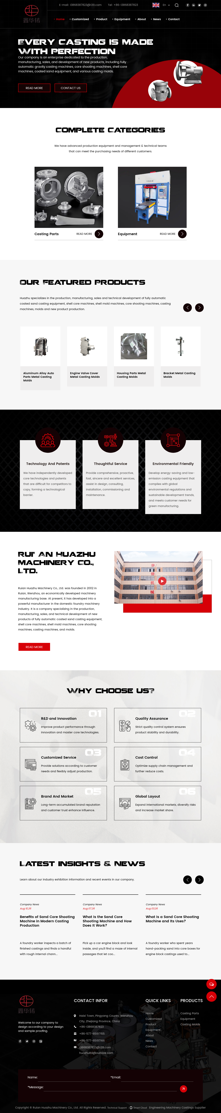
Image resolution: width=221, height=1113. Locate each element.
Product (101, 19)
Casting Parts (47, 234)
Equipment (122, 19)
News (157, 19)
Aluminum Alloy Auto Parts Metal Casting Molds (38, 377)
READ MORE (34, 88)
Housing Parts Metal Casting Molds (131, 375)
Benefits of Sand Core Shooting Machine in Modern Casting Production (47, 922)
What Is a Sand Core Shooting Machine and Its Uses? (172, 919)
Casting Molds (190, 1024)
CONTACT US (71, 88)
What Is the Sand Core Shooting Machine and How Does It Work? (107, 922)
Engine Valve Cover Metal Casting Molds (85, 375)
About (141, 19)
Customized (80, 19)
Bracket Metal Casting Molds (179, 375)
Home (60, 19)
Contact (174, 19)
